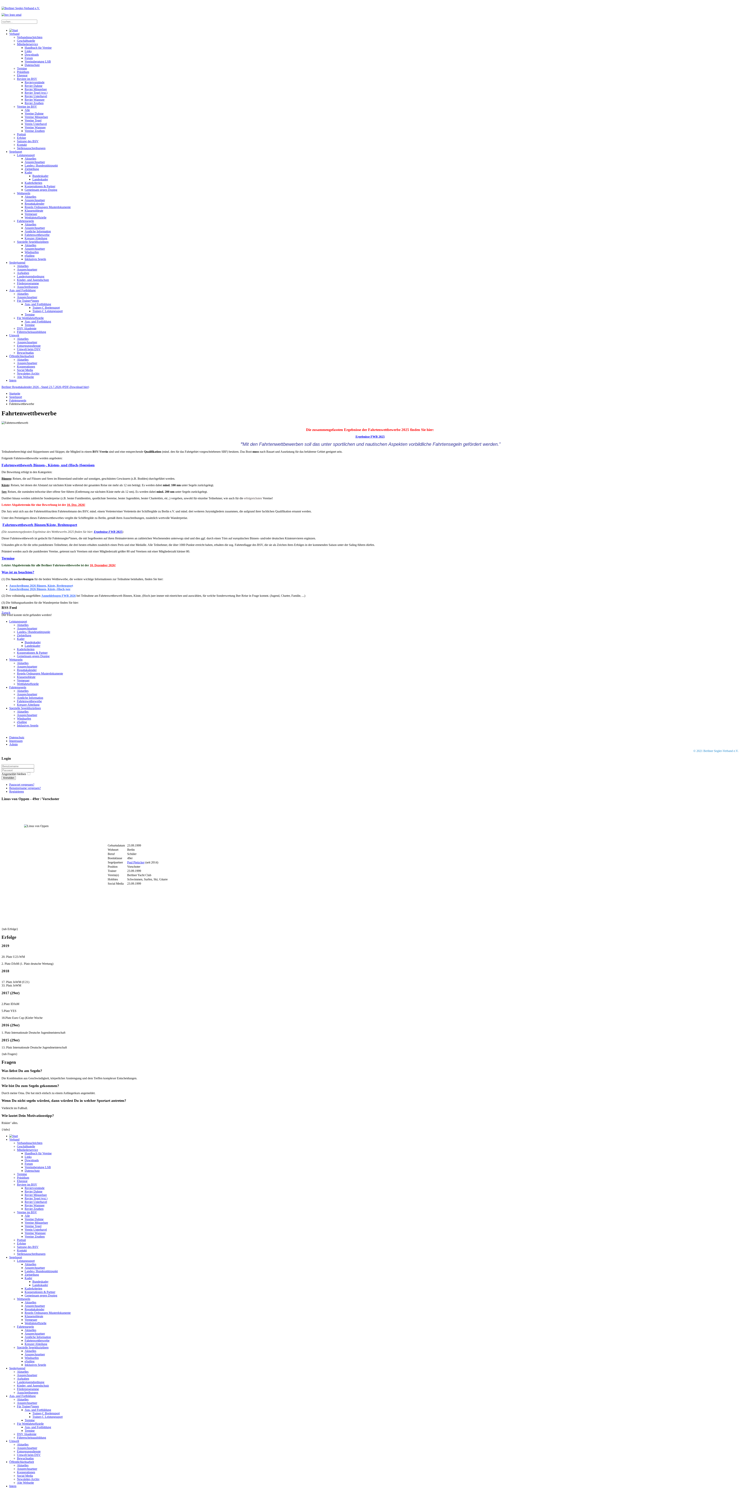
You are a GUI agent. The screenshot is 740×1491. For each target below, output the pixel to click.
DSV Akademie (26, 328)
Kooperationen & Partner (40, 186)
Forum (29, 58)
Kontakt (22, 144)
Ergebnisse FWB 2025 (370, 436)
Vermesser (31, 214)
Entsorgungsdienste (29, 345)
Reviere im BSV (27, 78)
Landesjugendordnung (30, 276)
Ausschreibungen (27, 286)
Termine (22, 68)
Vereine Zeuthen (35, 130)
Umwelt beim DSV (29, 349)
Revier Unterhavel (36, 96)
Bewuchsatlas (25, 352)
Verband (14, 33)
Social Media (25, 370)
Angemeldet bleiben (14, 774)
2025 (118, 531)
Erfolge (21, 137)
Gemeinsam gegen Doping (41, 189)
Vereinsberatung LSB (38, 61)
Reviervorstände (35, 82)
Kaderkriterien (33, 182)
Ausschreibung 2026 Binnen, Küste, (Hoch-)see (39, 589)
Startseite (14, 393)
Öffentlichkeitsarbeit (21, 356)
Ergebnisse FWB (104, 531)
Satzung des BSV (28, 141)
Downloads (32, 54)
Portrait (21, 134)
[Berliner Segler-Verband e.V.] (13, 30)
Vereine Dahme (34, 113)
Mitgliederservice (27, 44)
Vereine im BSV (27, 106)
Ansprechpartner (35, 162)
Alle (27, 110)
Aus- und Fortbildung (22, 290)
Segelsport (15, 151)
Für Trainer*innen (28, 300)
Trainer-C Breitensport (46, 307)
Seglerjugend (17, 262)
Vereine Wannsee (35, 127)
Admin (13, 744)
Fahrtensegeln (25, 221)
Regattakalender (34, 203)
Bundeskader (40, 176)
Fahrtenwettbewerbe (37, 234)
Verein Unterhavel (36, 124)
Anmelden (8, 777)
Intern (12, 380)
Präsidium (23, 72)
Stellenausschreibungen (31, 148)
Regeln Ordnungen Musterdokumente (48, 207)
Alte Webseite (25, 377)
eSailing (29, 255)
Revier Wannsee (35, 99)
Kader (28, 172)
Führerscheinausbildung (31, 332)
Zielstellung (32, 169)
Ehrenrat (22, 75)
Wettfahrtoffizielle (35, 217)
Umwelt (14, 335)
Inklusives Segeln (35, 259)
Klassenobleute (34, 210)
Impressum (16, 741)
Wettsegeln (23, 193)
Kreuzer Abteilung (36, 238)
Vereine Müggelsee (36, 117)
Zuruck (6, 612)
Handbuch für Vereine (38, 47)
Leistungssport (26, 155)
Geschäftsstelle (26, 40)
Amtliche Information (38, 231)
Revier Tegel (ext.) (36, 92)
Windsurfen (32, 252)
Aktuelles (30, 158)
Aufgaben (23, 273)
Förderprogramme (28, 283)
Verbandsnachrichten (29, 37)
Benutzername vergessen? (25, 788)
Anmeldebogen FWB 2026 (58, 595)
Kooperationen (26, 366)
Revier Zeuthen (34, 103)
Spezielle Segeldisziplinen (33, 241)
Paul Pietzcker (136, 862)
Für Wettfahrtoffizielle (30, 318)
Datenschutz (32, 65)
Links (28, 51)
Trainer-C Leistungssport (47, 311)
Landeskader (40, 179)
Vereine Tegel (33, 120)
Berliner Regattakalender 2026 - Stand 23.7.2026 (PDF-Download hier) (45, 387)
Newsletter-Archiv (28, 373)
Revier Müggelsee (36, 89)
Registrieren (16, 791)
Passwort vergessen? (21, 784)
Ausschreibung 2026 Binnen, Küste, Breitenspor (40, 585)
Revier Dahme (33, 85)
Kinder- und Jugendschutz (33, 280)
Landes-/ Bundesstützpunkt (41, 165)
